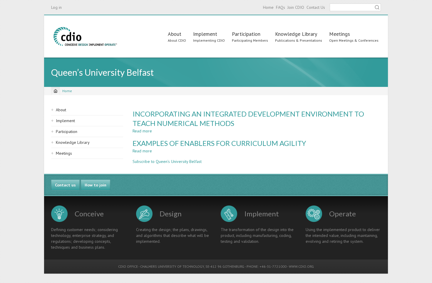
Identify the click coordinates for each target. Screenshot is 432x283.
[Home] (85, 36)
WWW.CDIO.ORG (301, 266)
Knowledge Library (296, 34)
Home (268, 7)
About (174, 34)
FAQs (280, 7)
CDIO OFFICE (128, 266)
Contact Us (316, 7)
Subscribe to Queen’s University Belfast (167, 161)
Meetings (339, 34)
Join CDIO (295, 7)
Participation (246, 34)
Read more (142, 131)
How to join (95, 185)
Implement (205, 34)
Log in (56, 7)
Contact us (65, 185)
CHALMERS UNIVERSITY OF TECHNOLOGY (172, 266)
